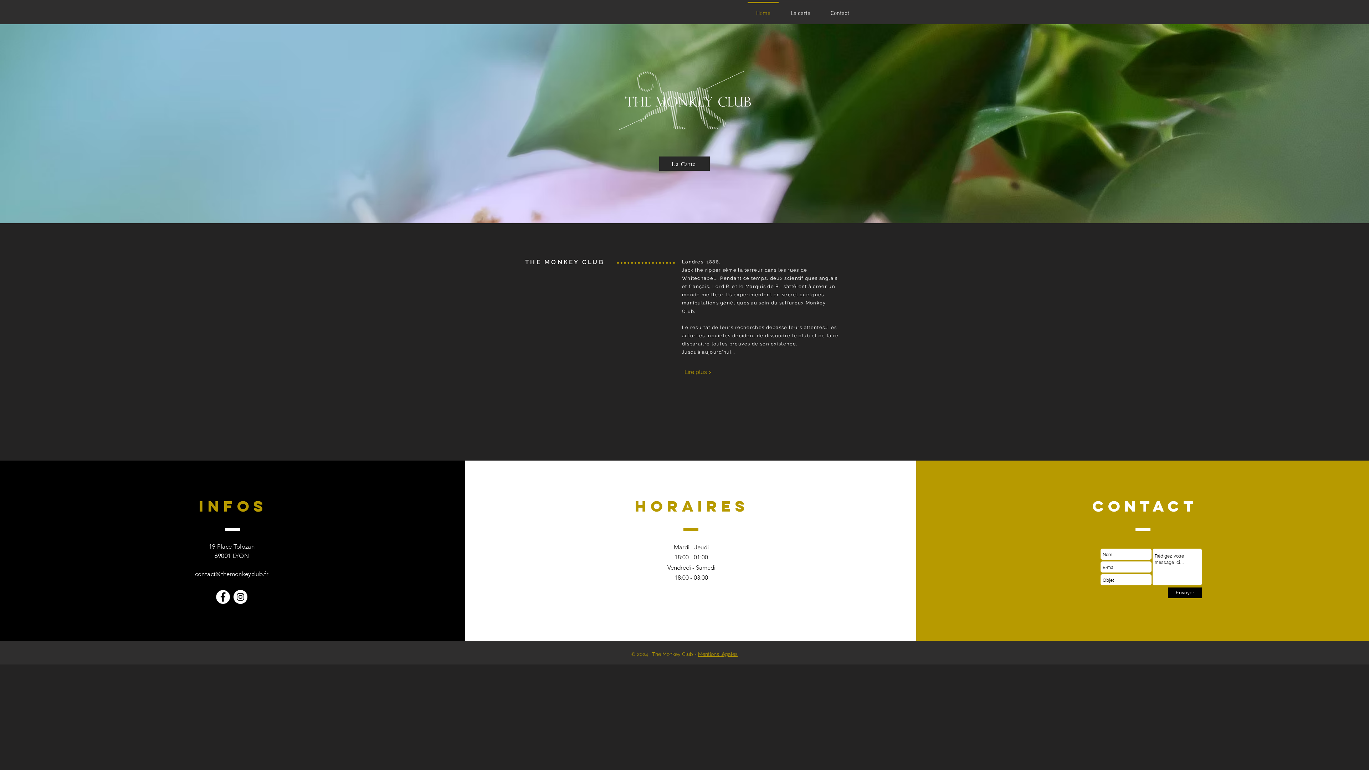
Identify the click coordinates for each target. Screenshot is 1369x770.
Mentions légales (718, 654)
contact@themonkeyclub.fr (231, 574)
